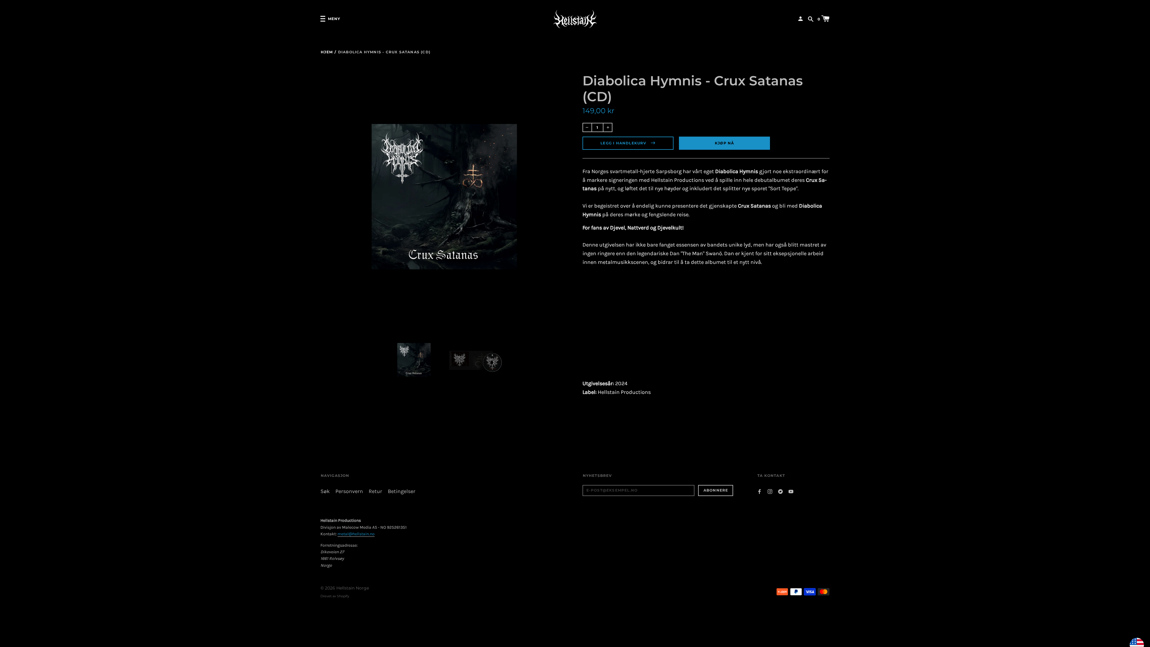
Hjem (327, 52)
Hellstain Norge (352, 588)
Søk (325, 491)
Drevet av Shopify (334, 596)
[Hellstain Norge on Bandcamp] (780, 491)
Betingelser (401, 491)
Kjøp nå (724, 143)
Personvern (349, 491)
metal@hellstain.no (356, 533)
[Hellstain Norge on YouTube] (791, 491)
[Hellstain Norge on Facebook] (759, 491)
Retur (375, 491)
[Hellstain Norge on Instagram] (770, 491)
